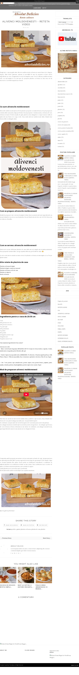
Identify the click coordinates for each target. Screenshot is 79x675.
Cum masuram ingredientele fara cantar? (11, 343)
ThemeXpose (12, 665)
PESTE (60, 332)
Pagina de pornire (63, 301)
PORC (59, 323)
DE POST (60, 319)
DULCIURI (60, 326)
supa (59, 140)
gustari (18, 529)
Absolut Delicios (17, 12)
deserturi (60, 91)
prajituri (60, 115)
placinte (43, 529)
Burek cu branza (4, 274)
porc (59, 112)
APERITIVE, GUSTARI (64, 313)
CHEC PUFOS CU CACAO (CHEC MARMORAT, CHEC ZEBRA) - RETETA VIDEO (66, 257)
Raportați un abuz (54, 650)
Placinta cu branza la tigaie (7, 266)
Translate (70, 24)
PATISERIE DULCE (63, 338)
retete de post (62, 122)
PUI (59, 310)
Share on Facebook (12, 525)
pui (58, 118)
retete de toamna (63, 125)
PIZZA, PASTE (61, 329)
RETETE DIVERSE (63, 335)
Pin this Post (43, 525)
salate (59, 137)
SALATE (60, 304)
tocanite (60, 143)
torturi (59, 146)
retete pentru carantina (64, 131)
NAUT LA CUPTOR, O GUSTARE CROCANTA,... (26, 586)
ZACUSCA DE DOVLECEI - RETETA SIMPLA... (8, 586)
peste (59, 106)
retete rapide (61, 134)
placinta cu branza (26, 529)
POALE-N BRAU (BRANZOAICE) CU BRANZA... (42, 587)
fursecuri (60, 97)
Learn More (37, 8)
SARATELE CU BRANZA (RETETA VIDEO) (69, 217)
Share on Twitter (28, 525)
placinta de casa (35, 529)
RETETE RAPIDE (62, 307)
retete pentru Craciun (64, 128)
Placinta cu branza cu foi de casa (9, 270)
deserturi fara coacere (64, 94)
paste (59, 103)
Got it (44, 8)
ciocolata (60, 87)
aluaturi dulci (61, 81)
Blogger (42, 1)
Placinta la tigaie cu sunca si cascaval (10, 268)
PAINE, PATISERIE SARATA (65, 341)
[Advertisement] (26, 94)
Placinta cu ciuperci (5, 272)
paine (59, 100)
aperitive (13, 529)
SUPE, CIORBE (62, 316)
